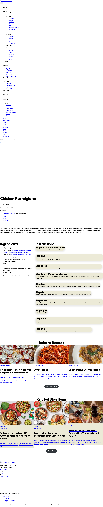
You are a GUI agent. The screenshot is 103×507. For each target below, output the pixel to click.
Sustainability (9, 88)
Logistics (8, 83)
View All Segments (11, 76)
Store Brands (9, 74)
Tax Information (7, 502)
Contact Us (12, 29)
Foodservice (9, 70)
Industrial (8, 72)
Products (11, 22)
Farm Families (9, 108)
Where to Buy (6, 120)
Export (8, 69)
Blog (10, 25)
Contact (5, 118)
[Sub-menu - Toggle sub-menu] (6, 47)
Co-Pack (8, 67)
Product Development (12, 85)
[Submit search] (14, 139)
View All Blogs (51, 450)
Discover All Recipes (51, 386)
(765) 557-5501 (4, 476)
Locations (8, 106)
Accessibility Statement (9, 500)
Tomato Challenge (14, 27)
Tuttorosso (7, 213)
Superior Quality (10, 87)
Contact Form (3, 464)
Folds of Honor (10, 110)
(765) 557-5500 (4, 473)
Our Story (8, 105)
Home (1, 141)
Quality (11, 20)
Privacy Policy (6, 498)
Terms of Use (6, 496)
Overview (11, 18)
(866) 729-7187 (4, 469)
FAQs (7, 115)
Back (2, 2)
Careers (8, 114)
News (7, 97)
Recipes (11, 24)
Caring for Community (11, 112)
